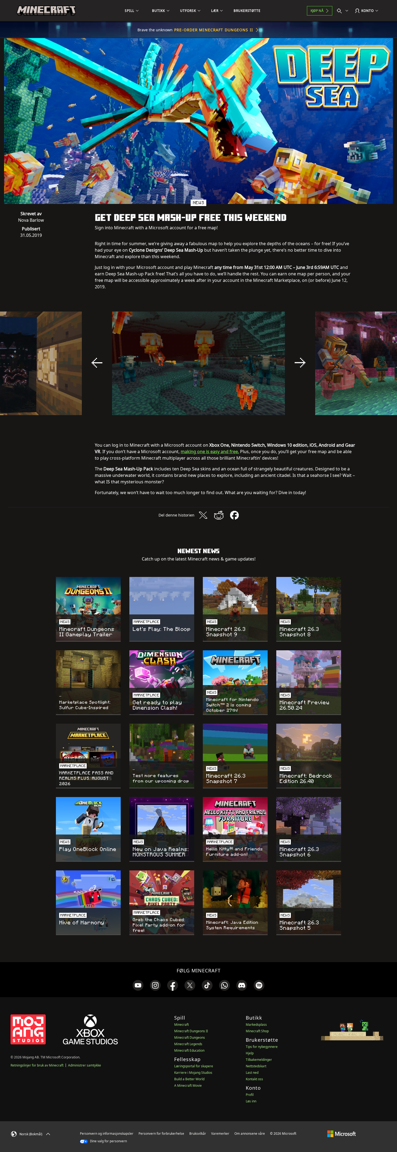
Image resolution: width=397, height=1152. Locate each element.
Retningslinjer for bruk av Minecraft (37, 1065)
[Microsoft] (341, 1133)
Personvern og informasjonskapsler (106, 1134)
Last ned (252, 1072)
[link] (138, 985)
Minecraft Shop (257, 1031)
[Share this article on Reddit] (219, 515)
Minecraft (181, 1024)
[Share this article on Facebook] (234, 515)
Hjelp (250, 1053)
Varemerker (220, 1134)
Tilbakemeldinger (259, 1059)
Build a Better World (189, 1079)
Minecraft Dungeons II (191, 1031)
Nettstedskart (256, 1066)
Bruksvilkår (197, 1134)
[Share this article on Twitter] (203, 515)
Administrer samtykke (84, 1065)
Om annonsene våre (249, 1134)
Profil (250, 1094)
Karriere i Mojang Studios (193, 1072)
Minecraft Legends (188, 1044)
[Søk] (344, 11)
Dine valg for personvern (108, 1141)
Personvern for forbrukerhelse (161, 1134)
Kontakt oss (254, 1079)
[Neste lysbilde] (300, 362)
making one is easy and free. (210, 451)
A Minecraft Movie (188, 1085)
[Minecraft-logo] (46, 11)
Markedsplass (256, 1024)
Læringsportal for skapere (193, 1066)
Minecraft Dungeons (189, 1037)
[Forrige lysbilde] (97, 362)
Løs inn (251, 1101)
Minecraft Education (189, 1050)
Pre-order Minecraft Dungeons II (213, 29)
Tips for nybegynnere (262, 1046)
